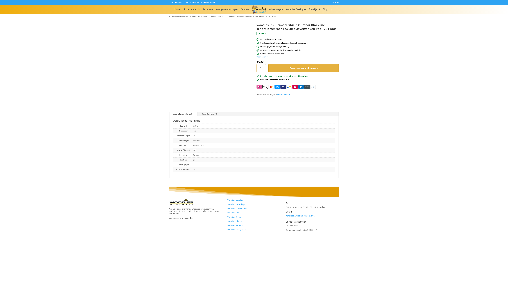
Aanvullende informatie (183, 114)
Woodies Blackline (235, 221)
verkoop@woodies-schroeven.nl (300, 215)
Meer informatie (263, 57)
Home (177, 9)
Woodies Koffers (235, 225)
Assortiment (190, 9)
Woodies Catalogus (296, 9)
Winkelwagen (276, 9)
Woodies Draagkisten (237, 229)
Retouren (208, 9)
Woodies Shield (234, 217)
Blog (325, 9)
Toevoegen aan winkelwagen (303, 68)
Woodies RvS (233, 212)
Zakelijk (313, 9)
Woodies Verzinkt (235, 200)
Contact (245, 9)
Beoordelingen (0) (209, 114)
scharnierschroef (192, 17)
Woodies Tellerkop (236, 204)
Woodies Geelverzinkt (237, 208)
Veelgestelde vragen (227, 9)
